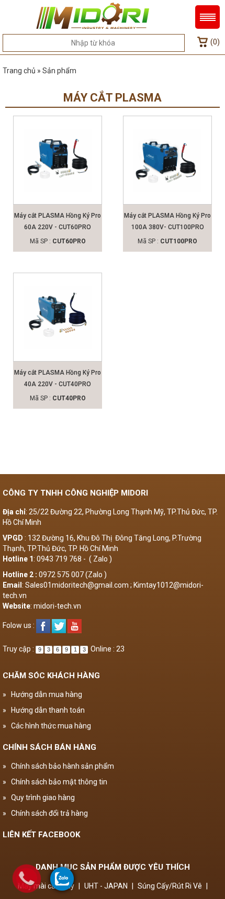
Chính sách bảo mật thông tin (55, 782)
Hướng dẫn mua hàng (42, 694)
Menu (207, 17)
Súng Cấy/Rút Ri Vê (170, 886)
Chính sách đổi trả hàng (45, 813)
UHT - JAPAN (106, 886)
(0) (215, 42)
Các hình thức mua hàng (47, 726)
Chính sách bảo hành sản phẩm (58, 766)
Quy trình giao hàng (39, 797)
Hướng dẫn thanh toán (44, 710)
